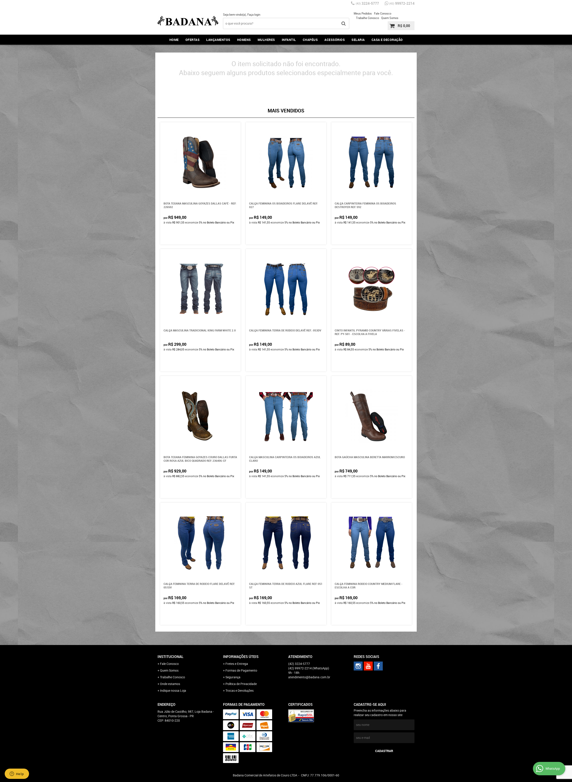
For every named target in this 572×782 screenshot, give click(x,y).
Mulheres (266, 40)
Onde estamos (170, 684)
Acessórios (334, 40)
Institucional (170, 656)
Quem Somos (389, 18)
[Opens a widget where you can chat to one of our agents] (16, 774)
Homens (244, 40)
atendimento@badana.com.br (309, 677)
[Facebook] (378, 666)
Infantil (289, 40)
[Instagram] (358, 666)
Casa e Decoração (387, 40)
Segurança (232, 677)
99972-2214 (401, 3)
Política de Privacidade (241, 684)
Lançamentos (218, 40)
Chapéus (310, 40)
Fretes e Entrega (236, 664)
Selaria (358, 40)
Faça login (253, 15)
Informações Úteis (241, 656)
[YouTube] (368, 666)
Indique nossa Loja (173, 690)
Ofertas (192, 40)
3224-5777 (367, 3)
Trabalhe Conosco (367, 18)
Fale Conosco (382, 13)
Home (174, 40)
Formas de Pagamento (241, 670)
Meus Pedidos (363, 13)
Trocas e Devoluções (239, 690)
